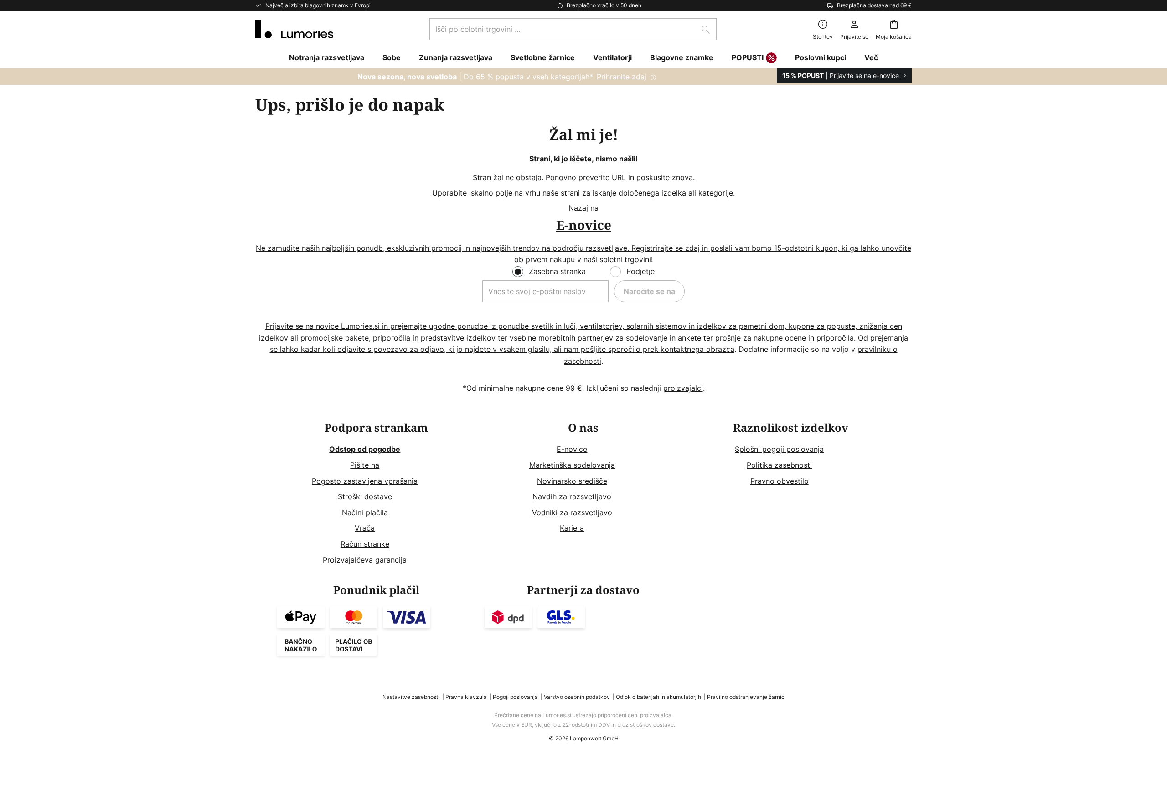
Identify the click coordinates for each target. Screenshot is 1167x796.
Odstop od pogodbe (364, 449)
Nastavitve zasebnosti (410, 697)
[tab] (376, 494)
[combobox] (573, 29)
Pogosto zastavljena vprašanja (365, 481)
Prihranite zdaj (621, 77)
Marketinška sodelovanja (572, 465)
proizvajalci (683, 388)
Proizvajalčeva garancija (365, 560)
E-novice (572, 449)
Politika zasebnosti (779, 465)
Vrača (365, 528)
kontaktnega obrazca (697, 349)
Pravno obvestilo (779, 481)
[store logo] (294, 29)
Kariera (572, 528)
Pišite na (364, 465)
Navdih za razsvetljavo (571, 496)
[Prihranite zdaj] (583, 76)
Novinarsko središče (572, 481)
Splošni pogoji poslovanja (779, 449)
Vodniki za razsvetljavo (572, 512)
